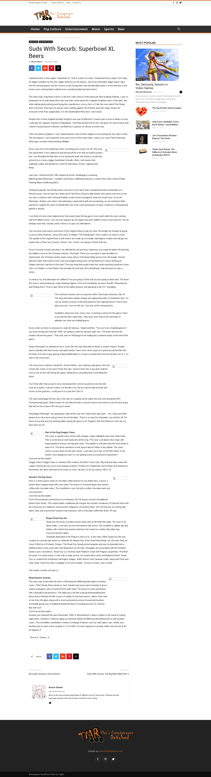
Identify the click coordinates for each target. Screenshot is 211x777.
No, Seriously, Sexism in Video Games (152, 86)
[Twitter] (180, 2)
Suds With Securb (46, 42)
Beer (121, 29)
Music (96, 29)
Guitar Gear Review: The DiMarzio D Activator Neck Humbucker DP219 (164, 152)
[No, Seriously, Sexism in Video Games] (159, 65)
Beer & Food (42, 37)
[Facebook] (173, 2)
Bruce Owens (36, 62)
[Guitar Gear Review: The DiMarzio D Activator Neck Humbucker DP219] (143, 151)
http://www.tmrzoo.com (57, 691)
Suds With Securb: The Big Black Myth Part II (108, 674)
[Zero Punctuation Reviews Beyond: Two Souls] (142, 139)
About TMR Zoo (58, 2)
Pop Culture (52, 29)
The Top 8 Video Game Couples (166, 108)
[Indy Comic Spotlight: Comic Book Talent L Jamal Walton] (143, 125)
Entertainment (76, 29)
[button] (178, 29)
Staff (68, 2)
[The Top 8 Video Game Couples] (141, 112)
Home (35, 29)
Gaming (139, 80)
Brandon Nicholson (144, 92)
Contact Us (77, 2)
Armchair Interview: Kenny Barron (44, 674)
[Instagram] (177, 2)
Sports (109, 29)
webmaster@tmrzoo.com (111, 751)
